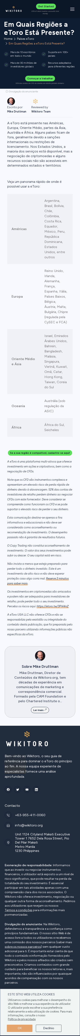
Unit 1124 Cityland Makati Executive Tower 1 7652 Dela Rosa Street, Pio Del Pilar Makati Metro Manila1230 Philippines (42, 842)
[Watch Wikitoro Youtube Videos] (26, 789)
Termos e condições (18, 910)
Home (8, 39)
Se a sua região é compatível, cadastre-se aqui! (40, 452)
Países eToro (25, 39)
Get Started (46, 6)
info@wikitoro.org (29, 825)
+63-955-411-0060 (30, 815)
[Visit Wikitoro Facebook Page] (8, 789)
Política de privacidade (22, 1019)
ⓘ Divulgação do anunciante (22, 91)
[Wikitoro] (13, 9)
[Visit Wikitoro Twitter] (17, 789)
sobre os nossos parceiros (23, 947)
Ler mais (38, 710)
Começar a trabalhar (40, 78)
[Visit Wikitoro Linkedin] (36, 789)
